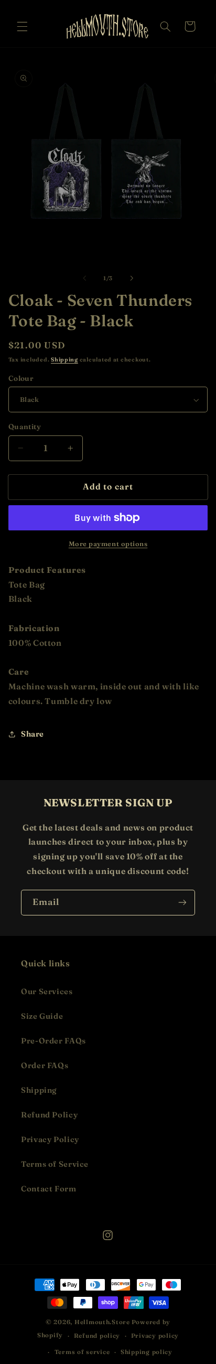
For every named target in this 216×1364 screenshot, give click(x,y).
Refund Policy (49, 1115)
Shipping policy (146, 1352)
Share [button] (32, 734)
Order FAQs (44, 1065)
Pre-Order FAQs (53, 1041)
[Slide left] (84, 278)
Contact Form (49, 1189)
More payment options (108, 544)
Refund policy (97, 1335)
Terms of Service (55, 1164)
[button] (22, 26)
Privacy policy (155, 1335)
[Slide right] (131, 278)
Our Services (47, 991)
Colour (21, 378)
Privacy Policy (50, 1139)
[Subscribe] (182, 902)
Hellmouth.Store (102, 1322)
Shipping (64, 359)
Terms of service (82, 1352)
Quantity (24, 426)
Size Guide (42, 1016)
